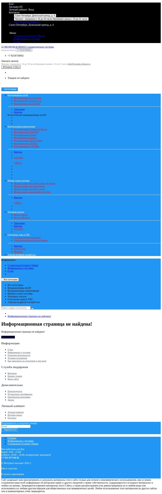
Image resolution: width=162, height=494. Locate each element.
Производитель (15, 391)
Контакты (12, 373)
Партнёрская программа (19, 397)
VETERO (18, 157)
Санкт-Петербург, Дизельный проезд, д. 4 (35, 15)
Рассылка (12, 418)
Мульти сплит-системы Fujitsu (29, 186)
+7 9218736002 (16, 55)
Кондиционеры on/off (18, 95)
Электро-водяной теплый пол (22, 254)
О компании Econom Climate (29, 35)
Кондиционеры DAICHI (26, 132)
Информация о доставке (27, 38)
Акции (11, 400)
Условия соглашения (17, 358)
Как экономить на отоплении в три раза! (27, 361)
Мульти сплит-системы (18, 180)
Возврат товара (15, 376)
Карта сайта (13, 379)
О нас (17, 41)
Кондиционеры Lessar (25, 138)
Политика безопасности (19, 355)
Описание (19, 109)
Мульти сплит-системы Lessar (29, 189)
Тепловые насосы (16, 212)
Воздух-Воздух (22, 217)
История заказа (15, 415)
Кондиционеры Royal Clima (28, 140)
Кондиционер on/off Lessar (27, 101)
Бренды (18, 112)
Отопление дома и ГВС (19, 235)
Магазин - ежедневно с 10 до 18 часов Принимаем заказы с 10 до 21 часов (51, 19)
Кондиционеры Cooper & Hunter (30, 129)
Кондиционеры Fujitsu (25, 135)
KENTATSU (20, 249)
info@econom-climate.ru (26, 22)
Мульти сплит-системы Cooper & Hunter (35, 183)
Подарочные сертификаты (20, 394)
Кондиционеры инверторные (21, 126)
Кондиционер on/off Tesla (27, 103)
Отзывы (12, 438)
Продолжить (8, 337)
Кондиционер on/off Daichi (28, 98)
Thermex (18, 251)
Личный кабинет (16, 412)
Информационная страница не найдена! (29, 316)
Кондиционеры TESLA (25, 143)
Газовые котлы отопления (27, 237)
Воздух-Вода (21, 214)
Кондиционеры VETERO (26, 146)
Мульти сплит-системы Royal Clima (32, 192)
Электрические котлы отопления (30, 240)
